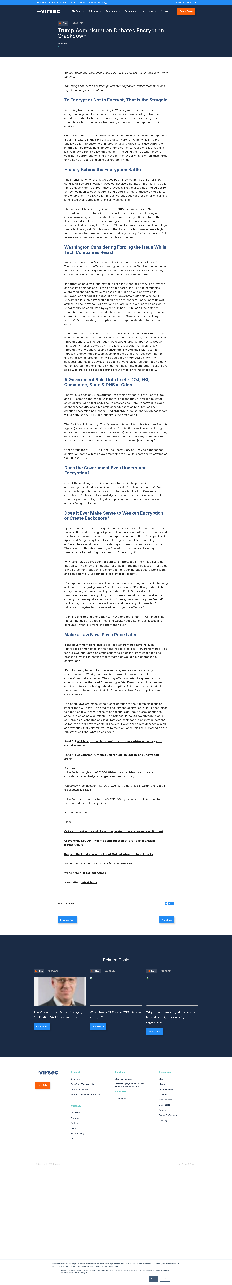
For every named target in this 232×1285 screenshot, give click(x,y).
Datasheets (164, 1105)
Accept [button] (153, 1279)
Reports (162, 1110)
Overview (75, 1079)
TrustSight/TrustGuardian (83, 1084)
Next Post (167, 920)
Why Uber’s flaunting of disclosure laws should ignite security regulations (170, 1017)
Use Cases (164, 1094)
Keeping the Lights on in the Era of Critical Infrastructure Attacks (108, 854)
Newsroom (76, 1118)
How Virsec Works (79, 1089)
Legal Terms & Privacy (186, 1164)
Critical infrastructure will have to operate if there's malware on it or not (113, 831)
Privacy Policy (77, 1133)
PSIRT (74, 1138)
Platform (76, 11)
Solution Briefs (166, 1089)
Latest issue (89, 882)
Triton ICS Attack (94, 873)
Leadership (76, 1113)
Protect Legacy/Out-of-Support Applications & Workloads (129, 1085)
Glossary (163, 1120)
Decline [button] (165, 1279)
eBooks (162, 1084)
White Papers (165, 1099)
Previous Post (67, 920)
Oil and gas (120, 1098)
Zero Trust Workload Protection (85, 1094)
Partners (75, 1123)
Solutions (93, 11)
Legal (73, 1128)
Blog (60, 47)
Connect (165, 11)
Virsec (64, 43)
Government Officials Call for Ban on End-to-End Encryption (118, 754)
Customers (130, 11)
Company (148, 11)
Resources (111, 11)
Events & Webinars (168, 1115)
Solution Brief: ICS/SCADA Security (108, 863)
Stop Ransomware (123, 1079)
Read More (41, 1026)
